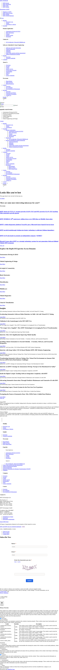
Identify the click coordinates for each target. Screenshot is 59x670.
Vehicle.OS (8, 137)
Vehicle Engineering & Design (10, 466)
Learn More (2, 317)
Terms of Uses (6, 531)
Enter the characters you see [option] (22, 560)
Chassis (7, 455)
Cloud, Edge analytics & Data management (13, 465)
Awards (4, 477)
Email (13, 552)
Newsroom (8, 165)
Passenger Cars (6, 426)
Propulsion (8, 458)
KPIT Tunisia (6, 7)
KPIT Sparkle (6, 14)
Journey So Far (6, 479)
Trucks (4, 427)
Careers (4, 85)
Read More (2, 257)
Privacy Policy (6, 532)
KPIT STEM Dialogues (8, 15)
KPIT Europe (6, 3)
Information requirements (8, 519)
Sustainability (6, 481)
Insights (4, 55)
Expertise (5, 25)
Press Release (12, 166)
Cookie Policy (6, 534)
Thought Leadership (7, 436)
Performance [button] (3, 648)
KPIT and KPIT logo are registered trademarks (10, 526)
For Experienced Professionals (10, 491)
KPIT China (5, 5)
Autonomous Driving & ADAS (13, 452)
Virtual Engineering (7, 467)
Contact (2, 121)
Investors (5, 90)
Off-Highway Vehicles (8, 429)
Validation (5, 470)
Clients (4, 478)
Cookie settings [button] (3, 596)
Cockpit (7, 456)
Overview (5, 434)
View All (2, 245)
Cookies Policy (3, 591)
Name (13, 543)
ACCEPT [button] (2, 598)
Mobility (5, 20)
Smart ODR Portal (4, 521)
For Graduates (6, 490)
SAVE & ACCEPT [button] (4, 668)
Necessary (4, 618)
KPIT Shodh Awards (7, 13)
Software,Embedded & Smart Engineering (15, 140)
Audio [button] (19, 562)
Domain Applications (10, 130)
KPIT (23, 526)
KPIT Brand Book (13, 168)
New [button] (15, 562)
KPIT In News (12, 167)
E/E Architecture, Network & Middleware (15, 463)
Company (5, 59)
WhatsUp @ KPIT (7, 11)
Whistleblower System (8, 516)
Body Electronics (10, 454)
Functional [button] (2, 642)
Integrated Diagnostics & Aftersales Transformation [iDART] (17, 469)
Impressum (5, 518)
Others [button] (1, 664)
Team (4, 482)
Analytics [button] (2, 653)
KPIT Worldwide (4, 0)
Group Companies (7, 483)
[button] (31, 98)
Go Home (2, 198)
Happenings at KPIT (4, 9)
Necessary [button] (2, 617)
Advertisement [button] (3, 658)
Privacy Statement (4, 592)
